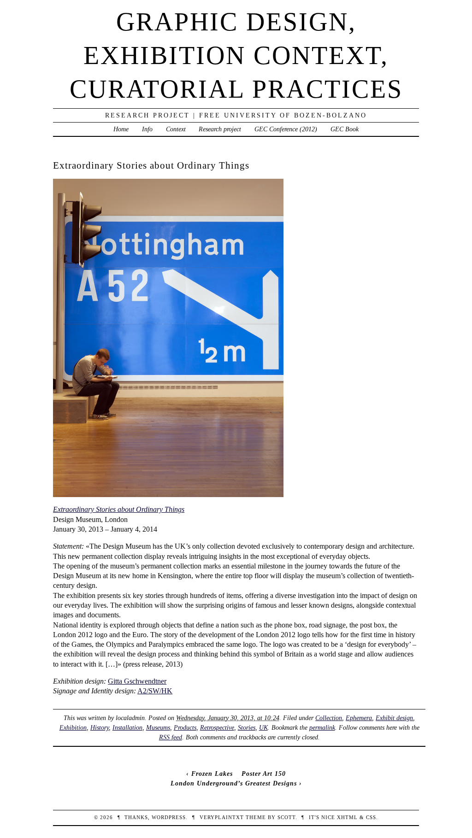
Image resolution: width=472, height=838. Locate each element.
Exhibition (73, 727)
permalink (322, 727)
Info (147, 129)
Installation (127, 727)
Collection (328, 717)
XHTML (347, 817)
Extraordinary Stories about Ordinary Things (118, 509)
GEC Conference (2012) (285, 129)
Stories (246, 727)
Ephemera (359, 717)
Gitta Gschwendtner (137, 681)
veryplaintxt (222, 817)
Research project (220, 129)
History (99, 727)
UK (263, 727)
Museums (158, 727)
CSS (371, 817)
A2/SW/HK (154, 691)
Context (176, 129)
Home (121, 129)
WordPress (169, 817)
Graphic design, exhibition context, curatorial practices (236, 55)
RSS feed (170, 737)
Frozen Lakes (212, 773)
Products (185, 727)
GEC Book (344, 129)
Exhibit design (394, 717)
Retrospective (217, 727)
